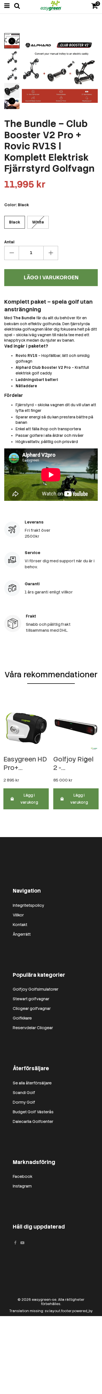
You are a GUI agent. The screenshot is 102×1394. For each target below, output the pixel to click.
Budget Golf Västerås (33, 1111)
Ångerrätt (22, 934)
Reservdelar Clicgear (33, 1027)
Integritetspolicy (28, 905)
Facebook (22, 1176)
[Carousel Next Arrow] (11, 101)
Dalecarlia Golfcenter (33, 1121)
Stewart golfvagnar (31, 998)
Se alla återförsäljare (32, 1083)
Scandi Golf (24, 1092)
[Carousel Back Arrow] (11, 41)
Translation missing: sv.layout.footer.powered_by (51, 1311)
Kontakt (20, 924)
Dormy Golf (24, 1102)
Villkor (18, 915)
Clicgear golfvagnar (32, 1008)
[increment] (51, 253)
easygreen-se (44, 1299)
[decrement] (12, 253)
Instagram (22, 1186)
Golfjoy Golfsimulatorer (35, 989)
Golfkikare (22, 1018)
